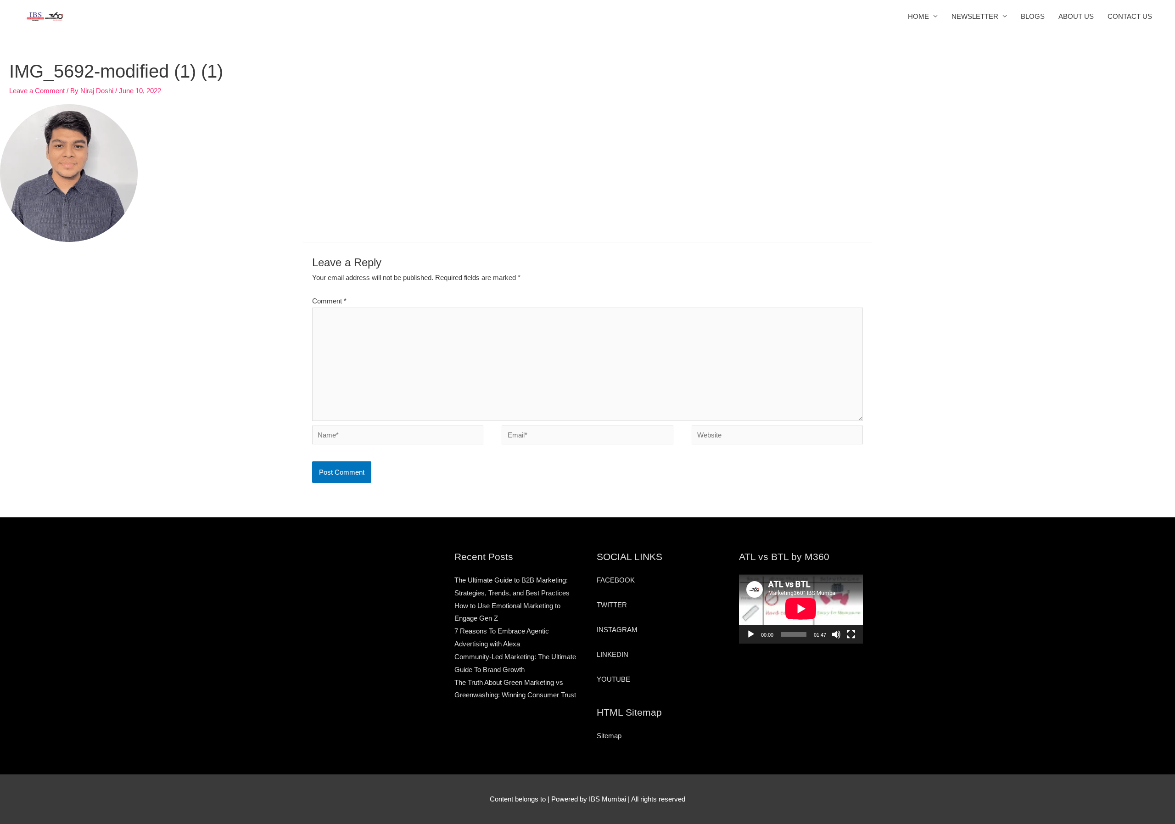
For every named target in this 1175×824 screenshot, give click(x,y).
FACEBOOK (616, 580)
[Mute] (836, 634)
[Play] (750, 634)
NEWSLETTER (974, 16)
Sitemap (609, 736)
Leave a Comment (37, 91)
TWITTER (612, 605)
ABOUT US (1076, 16)
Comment (329, 301)
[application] (801, 609)
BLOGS (1033, 16)
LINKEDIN (612, 654)
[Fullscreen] (851, 634)
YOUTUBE (613, 679)
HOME (918, 16)
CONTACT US (1130, 16)
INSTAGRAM (617, 629)
